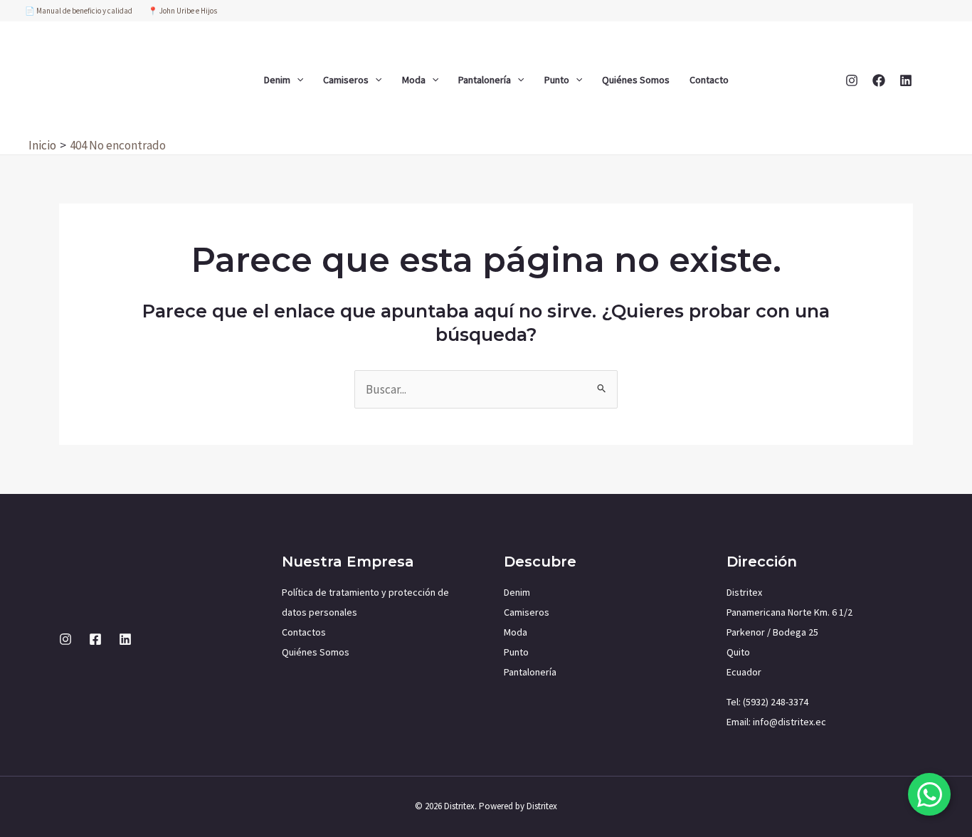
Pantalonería (484, 79)
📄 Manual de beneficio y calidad (79, 11)
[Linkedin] (905, 80)
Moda (414, 79)
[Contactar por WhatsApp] (929, 794)
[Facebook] (878, 80)
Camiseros (346, 79)
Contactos (304, 632)
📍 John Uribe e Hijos (182, 11)
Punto (556, 79)
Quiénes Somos (636, 79)
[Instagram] (851, 80)
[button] (296, 80)
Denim (277, 79)
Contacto (709, 79)
